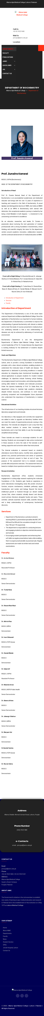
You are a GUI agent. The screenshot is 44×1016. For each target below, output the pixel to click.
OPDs (5, 945)
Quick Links (7, 65)
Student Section (8, 942)
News (5, 939)
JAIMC (5, 61)
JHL (4, 69)
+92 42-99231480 (18, 31)
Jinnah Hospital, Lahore (10, 948)
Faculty (6, 53)
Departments (8, 49)
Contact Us (7, 73)
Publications (8, 57)
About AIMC (7, 930)
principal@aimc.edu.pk (20, 38)
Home (5, 927)
